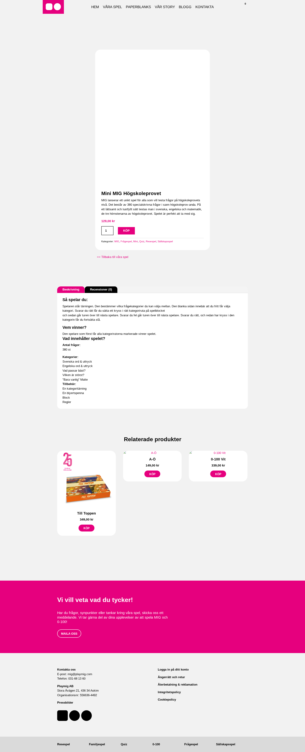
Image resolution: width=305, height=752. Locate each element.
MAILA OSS (69, 633)
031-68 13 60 (76, 678)
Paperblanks (138, 7)
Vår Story (165, 7)
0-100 (156, 744)
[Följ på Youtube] (86, 715)
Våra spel (112, 7)
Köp (126, 230)
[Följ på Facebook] (49, 6)
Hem (95, 7)
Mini (135, 241)
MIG (116, 241)
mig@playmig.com (80, 674)
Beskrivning (70, 289)
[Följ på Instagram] (57, 6)
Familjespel (97, 744)
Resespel (151, 241)
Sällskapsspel (165, 241)
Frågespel (126, 241)
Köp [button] (86, 528)
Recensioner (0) (101, 289)
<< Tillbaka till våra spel (112, 257)
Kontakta (204, 7)
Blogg (185, 7)
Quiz (141, 241)
